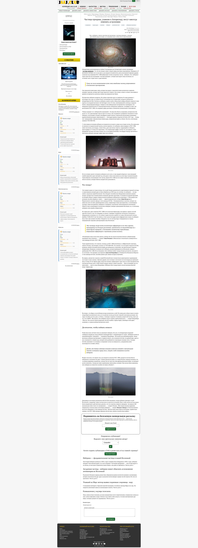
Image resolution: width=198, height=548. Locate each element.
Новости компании (64, 536)
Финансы (116, 16)
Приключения (113, 6)
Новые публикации (64, 10)
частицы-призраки (88, 71)
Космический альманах (135, 30)
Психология (99, 15)
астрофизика (88, 25)
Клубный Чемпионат (82, 8)
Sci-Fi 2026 (132, 6)
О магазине (82, 529)
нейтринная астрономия (131, 25)
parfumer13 (76, 111)
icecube (123, 25)
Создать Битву (123, 529)
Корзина (130, 0)
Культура (118, 14)
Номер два (60, 227)
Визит (59, 152)
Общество (90, 15)
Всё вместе (62, 50)
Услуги (121, 538)
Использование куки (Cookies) (66, 532)
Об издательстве (103, 528)
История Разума (63, 48)
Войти (121, 0)
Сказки (119, 15)
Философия (110, 16)
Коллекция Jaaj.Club (69, 6)
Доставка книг (83, 532)
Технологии (130, 15)
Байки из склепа (98, 8)
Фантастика (93, 6)
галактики (102, 25)
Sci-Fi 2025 (119, 8)
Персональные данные (64, 533)
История (113, 14)
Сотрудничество (83, 530)
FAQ (60, 534)
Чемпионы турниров (124, 534)
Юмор (124, 16)
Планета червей (69, 23)
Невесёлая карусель (63, 189)
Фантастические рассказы (101, 16)
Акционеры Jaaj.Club (124, 537)
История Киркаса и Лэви (65, 46)
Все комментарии (69, 265)
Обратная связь (63, 538)
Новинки (83, 6)
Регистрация (125, 0)
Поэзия (123, 6)
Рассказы (105, 15)
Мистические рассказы (126, 14)
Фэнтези (106, 8)
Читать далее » (129, 465)
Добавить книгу (76, 10)
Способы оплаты (83, 534)
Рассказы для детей (112, 15)
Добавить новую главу (90, 10)
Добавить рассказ (104, 10)
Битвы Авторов (127, 8)
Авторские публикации (105, 533)
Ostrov (77, 150)
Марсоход (60, 113)
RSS (101, 534)
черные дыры (95, 25)
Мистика (103, 6)
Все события (69, 95)
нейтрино (108, 25)
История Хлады (63, 44)
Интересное (107, 14)
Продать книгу (83, 538)
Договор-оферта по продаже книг (87, 537)
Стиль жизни (124, 15)
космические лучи (115, 25)
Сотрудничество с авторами (106, 529)
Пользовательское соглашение (66, 531)
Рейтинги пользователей (125, 536)
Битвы (121, 532)
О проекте (62, 537)
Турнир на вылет (71, 8)
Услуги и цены (83, 535)
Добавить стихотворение (119, 10)
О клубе (121, 539)
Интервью (102, 14)
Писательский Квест (124, 531)
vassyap (128, 29)
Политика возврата (84, 533)
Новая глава (134, 14)
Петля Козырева (62, 104)
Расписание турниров (124, 533)
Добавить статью (134, 10)
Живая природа (95, 14)
